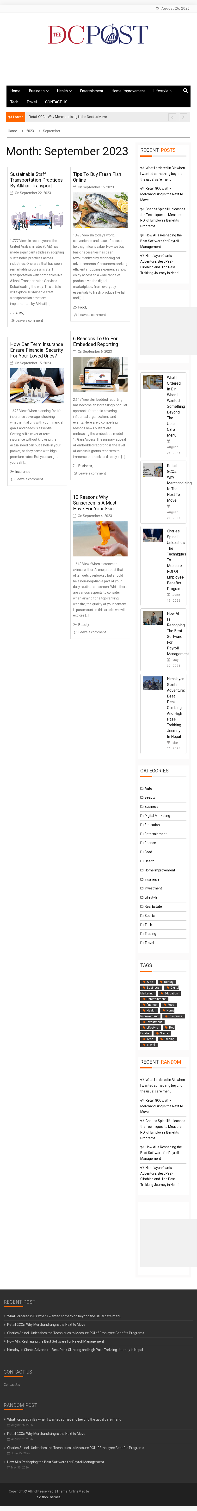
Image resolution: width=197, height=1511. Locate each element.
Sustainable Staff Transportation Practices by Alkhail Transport (36, 180)
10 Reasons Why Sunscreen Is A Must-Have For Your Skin (95, 503)
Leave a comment (29, 320)
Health (62, 91)
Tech (14, 102)
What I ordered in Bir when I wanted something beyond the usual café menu (162, 173)
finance (150, 843)
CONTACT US (56, 102)
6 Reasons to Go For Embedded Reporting (95, 341)
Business (37, 91)
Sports (150, 916)
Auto (19, 313)
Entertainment (91, 91)
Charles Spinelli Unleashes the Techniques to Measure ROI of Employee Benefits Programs (75, 1333)
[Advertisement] (168, 331)
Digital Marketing (157, 816)
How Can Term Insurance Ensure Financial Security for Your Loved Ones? (36, 350)
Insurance (22, 472)
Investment (153, 888)
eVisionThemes (49, 1497)
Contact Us (12, 1385)
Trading (150, 934)
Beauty (83, 625)
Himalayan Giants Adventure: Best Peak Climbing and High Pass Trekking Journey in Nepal (176, 708)
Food (82, 307)
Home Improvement (128, 91)
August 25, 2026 (173, 450)
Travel (32, 102)
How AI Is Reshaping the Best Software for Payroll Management (161, 241)
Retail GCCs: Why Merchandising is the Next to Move (161, 194)
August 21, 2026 (173, 515)
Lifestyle (160, 91)
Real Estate (153, 906)
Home (15, 91)
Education (152, 825)
